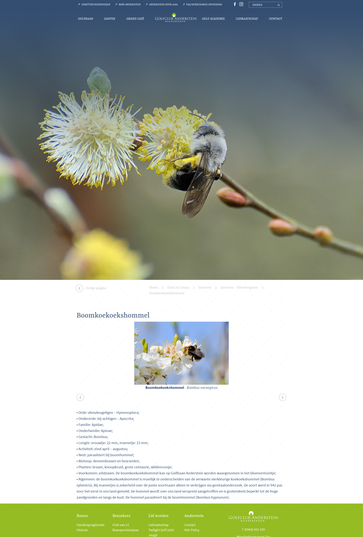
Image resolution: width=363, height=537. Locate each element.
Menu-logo (176, 17)
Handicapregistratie (91, 525)
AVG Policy (191, 530)
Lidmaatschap (247, 18)
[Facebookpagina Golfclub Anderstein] (234, 3)
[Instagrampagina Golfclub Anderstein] (240, 3)
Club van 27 (120, 525)
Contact (275, 18)
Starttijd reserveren (95, 4)
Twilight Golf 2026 (161, 530)
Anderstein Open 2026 (163, 4)
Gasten (109, 18)
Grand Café (135, 18)
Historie (82, 530)
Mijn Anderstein (130, 4)
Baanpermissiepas (125, 530)
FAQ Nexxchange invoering (204, 4)
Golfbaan (85, 18)
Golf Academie (213, 18)
